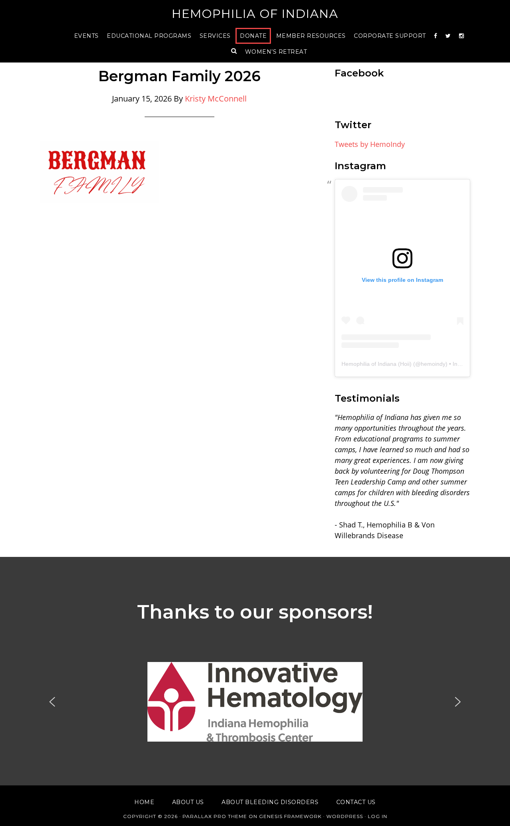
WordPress (344, 816)
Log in (377, 816)
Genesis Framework (290, 816)
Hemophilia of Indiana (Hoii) (376, 364)
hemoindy (433, 364)
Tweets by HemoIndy (370, 144)
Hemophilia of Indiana (255, 13)
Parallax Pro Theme (214, 816)
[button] (255, 702)
